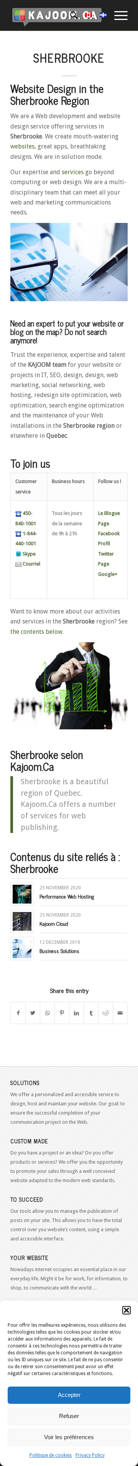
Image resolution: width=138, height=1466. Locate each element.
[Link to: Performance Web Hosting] (22, 894)
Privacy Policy (90, 1455)
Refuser (69, 1416)
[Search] (69, 15)
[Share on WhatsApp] (47, 1013)
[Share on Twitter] (33, 1013)
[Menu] (117, 15)
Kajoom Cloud (53, 923)
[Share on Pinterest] (62, 1013)
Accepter (69, 1395)
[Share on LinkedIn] (76, 1013)
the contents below (36, 631)
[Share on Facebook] (18, 1013)
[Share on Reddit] (106, 1013)
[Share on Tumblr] (91, 1013)
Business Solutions (59, 950)
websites (22, 146)
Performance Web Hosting (66, 896)
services (73, 172)
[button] (126, 1310)
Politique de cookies (51, 1455)
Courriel (30, 564)
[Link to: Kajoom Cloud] (22, 921)
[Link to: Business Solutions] (22, 948)
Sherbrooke (69, 57)
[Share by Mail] (120, 1013)
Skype (28, 554)
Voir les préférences (69, 1437)
